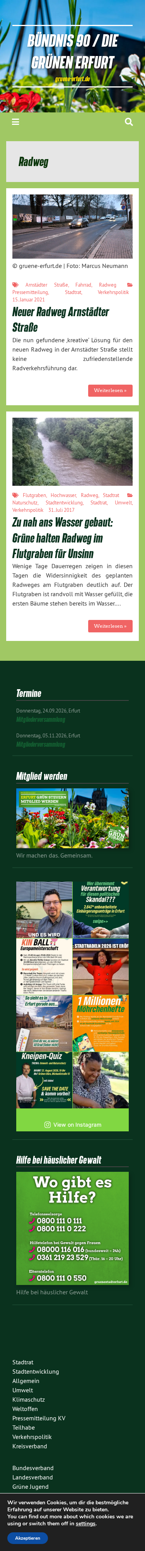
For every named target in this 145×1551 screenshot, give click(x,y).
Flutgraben (34, 495)
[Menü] (15, 122)
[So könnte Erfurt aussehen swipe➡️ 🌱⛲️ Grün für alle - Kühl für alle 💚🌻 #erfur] (44, 1023)
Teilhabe (23, 1427)
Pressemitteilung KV (38, 1418)
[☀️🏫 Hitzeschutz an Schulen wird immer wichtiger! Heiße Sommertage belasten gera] (44, 910)
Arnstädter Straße (47, 285)
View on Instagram (77, 1124)
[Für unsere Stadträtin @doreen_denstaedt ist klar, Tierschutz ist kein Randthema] (101, 1080)
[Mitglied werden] (72, 846)
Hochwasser (63, 495)
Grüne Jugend (30, 1486)
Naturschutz (25, 502)
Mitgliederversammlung (40, 719)
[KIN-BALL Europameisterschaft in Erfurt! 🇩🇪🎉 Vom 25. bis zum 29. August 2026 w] (44, 966)
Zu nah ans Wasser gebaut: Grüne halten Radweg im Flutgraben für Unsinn (62, 537)
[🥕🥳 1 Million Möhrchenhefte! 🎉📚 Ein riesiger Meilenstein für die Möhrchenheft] (101, 1023)
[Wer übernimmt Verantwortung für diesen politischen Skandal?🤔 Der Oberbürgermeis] (101, 910)
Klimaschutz (28, 1399)
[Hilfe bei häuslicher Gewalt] (72, 1283)
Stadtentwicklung (64, 502)
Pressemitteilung (30, 292)
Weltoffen (25, 1409)
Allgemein (25, 1381)
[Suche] (129, 122)
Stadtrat (73, 292)
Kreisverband (29, 1446)
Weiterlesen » (110, 390)
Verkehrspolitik (113, 292)
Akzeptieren (27, 1538)
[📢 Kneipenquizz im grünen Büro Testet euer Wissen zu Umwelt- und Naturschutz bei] (44, 1080)
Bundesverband (33, 1468)
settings (86, 1523)
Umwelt (123, 502)
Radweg (107, 285)
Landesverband (32, 1477)
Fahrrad (83, 285)
